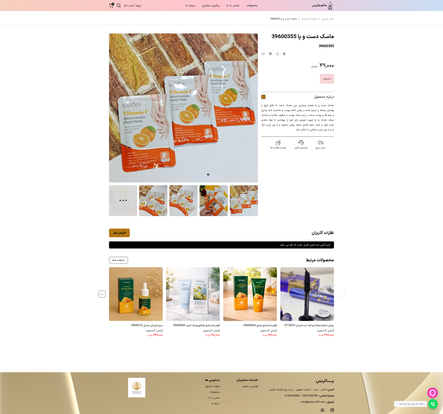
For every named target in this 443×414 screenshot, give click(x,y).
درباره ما (190, 5)
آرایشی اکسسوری (325, 330)
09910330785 (310, 396)
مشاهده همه (118, 260)
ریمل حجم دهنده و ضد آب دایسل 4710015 (309, 325)
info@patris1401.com (313, 402)
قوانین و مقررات (250, 386)
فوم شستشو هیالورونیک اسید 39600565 (196, 325)
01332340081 (292, 396)
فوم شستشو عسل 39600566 (260, 325)
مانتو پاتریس (328, 19)
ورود (138, 5)
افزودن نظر (119, 233)
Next (102, 294)
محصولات (252, 5)
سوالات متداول (212, 386)
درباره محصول (324, 96)
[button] (111, 5)
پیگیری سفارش (211, 5)
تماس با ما (233, 5)
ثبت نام (128, 5)
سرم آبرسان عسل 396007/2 (147, 325)
